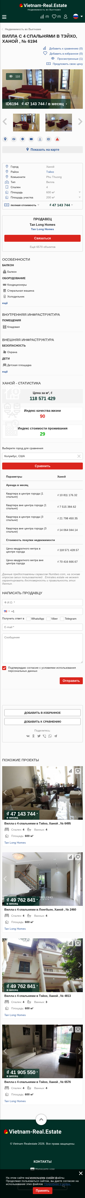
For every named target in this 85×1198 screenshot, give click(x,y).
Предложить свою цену (68, 63)
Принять (42, 1190)
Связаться (42, 238)
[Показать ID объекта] (49, 139)
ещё (5, 303)
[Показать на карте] (5, 139)
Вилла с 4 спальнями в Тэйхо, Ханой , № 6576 (37, 1082)
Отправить (71, 680)
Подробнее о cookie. (57, 1184)
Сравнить (42, 466)
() (47, 16)
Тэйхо (50, 171)
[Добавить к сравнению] (71, 771)
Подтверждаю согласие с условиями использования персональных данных (42, 669)
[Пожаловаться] (57, 139)
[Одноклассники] (33, 736)
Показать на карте (45, 149)
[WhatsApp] (50, 736)
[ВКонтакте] (28, 736)
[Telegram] (56, 736)
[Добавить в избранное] (78, 771)
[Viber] (44, 736)
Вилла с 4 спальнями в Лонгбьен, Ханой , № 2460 (40, 909)
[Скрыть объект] (14, 139)
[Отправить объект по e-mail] (31, 139)
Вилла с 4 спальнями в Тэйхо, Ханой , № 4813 (37, 995)
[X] (39, 736)
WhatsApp (37, 618)
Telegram (70, 618)
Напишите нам (45, 1169)
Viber (54, 618)
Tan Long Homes (42, 229)
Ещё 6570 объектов (42, 246)
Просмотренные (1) (70, 58)
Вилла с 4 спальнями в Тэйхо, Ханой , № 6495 (37, 823)
